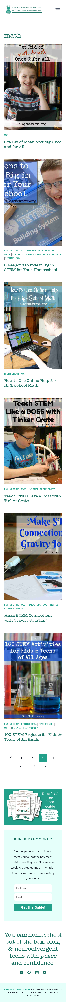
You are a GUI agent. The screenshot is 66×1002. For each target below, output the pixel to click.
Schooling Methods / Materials (31, 254)
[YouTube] (44, 972)
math (7, 135)
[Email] (21, 972)
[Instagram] (37, 972)
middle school (38, 605)
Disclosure (23, 989)
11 (35, 766)
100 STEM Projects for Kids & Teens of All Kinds (33, 737)
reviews (9, 609)
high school (11, 374)
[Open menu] (59, 9)
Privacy (9, 989)
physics (53, 605)
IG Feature (48, 251)
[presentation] (33, 87)
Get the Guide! (33, 907)
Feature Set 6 (29, 724)
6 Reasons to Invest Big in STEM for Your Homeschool (30, 267)
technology (12, 258)
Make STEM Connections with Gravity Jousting (28, 618)
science (56, 254)
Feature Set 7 (46, 724)
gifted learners (31, 251)
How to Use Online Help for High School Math (30, 383)
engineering (11, 251)
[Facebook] (29, 972)
